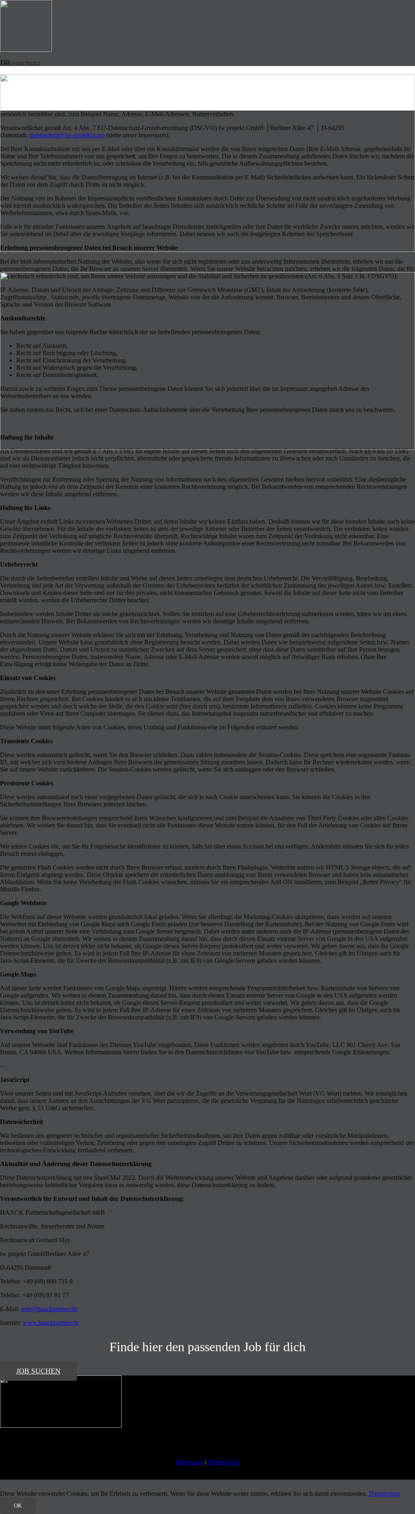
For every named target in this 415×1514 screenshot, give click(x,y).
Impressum (189, 1462)
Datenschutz (224, 1462)
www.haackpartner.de (51, 1322)
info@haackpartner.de (49, 1308)
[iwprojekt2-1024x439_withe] (61, 1425)
